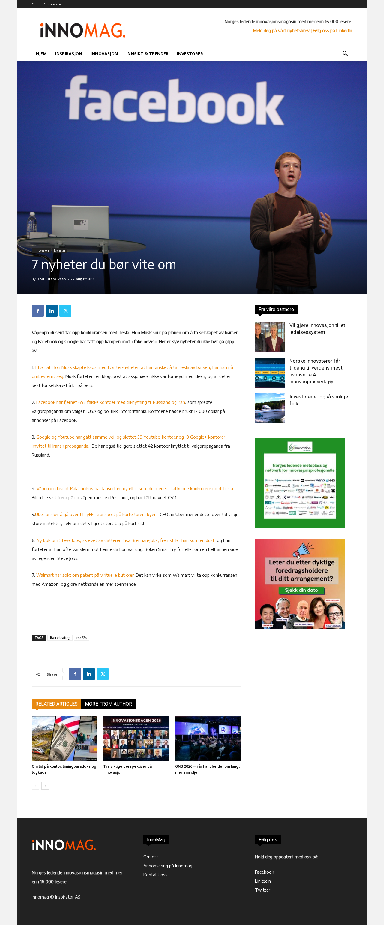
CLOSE (299, 37)
